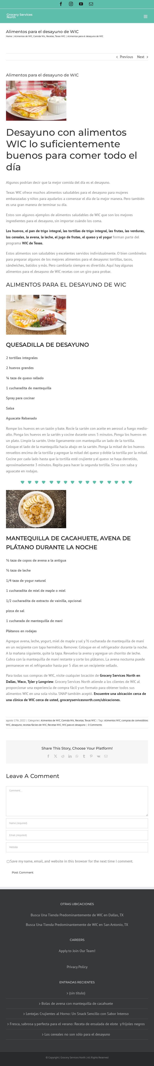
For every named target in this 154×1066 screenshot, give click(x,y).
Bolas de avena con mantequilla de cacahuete (77, 1003)
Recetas (79, 720)
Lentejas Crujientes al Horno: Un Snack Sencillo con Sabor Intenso (77, 1013)
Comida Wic (67, 720)
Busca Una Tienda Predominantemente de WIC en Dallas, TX (77, 915)
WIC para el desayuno (73, 725)
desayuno (16, 725)
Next (140, 56)
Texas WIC (90, 720)
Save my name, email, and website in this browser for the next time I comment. (71, 861)
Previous (126, 56)
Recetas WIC (54, 725)
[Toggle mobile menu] (146, 16)
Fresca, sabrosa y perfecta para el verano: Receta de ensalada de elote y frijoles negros (77, 1024)
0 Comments (95, 725)
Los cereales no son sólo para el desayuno (77, 1034)
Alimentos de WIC (50, 720)
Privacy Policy (77, 967)
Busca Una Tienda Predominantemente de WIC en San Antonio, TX (77, 924)
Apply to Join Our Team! (77, 951)
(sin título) (77, 993)
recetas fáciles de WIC (35, 725)
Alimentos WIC (112, 720)
